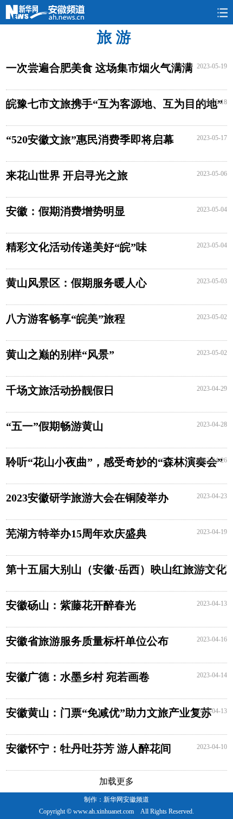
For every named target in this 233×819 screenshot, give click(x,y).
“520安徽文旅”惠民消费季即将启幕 (90, 139)
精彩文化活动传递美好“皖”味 (76, 247)
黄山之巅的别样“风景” (60, 354)
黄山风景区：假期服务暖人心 (76, 283)
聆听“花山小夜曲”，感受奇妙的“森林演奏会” (114, 462)
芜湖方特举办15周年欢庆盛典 (76, 533)
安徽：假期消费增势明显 (65, 211)
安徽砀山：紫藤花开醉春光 (71, 605)
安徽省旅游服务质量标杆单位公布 (87, 641)
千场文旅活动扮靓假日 (60, 390)
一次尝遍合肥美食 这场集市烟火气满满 (99, 68)
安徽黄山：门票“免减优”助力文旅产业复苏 (109, 713)
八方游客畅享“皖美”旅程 (65, 319)
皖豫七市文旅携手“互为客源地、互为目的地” (114, 104)
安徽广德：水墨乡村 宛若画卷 (78, 677)
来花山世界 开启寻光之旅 (67, 175)
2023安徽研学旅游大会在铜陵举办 (87, 498)
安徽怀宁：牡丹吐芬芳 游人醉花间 (88, 748)
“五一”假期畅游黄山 (54, 426)
